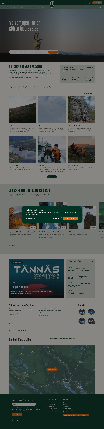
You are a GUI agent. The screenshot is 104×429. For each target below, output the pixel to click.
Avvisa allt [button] (55, 218)
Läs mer (38, 214)
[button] (30, 218)
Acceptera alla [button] (70, 218)
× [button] (80, 208)
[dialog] (52, 214)
